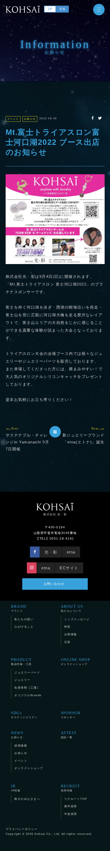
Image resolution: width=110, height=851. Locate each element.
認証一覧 (69, 735)
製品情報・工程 (21, 661)
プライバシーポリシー (22, 829)
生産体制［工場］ (27, 687)
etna (71, 552)
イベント (20, 760)
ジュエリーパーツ (27, 672)
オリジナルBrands (28, 695)
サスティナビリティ (24, 715)
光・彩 (51, 552)
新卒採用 (70, 806)
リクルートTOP (75, 798)
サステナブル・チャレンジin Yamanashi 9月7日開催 (27, 439)
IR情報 (15, 788)
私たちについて (72, 608)
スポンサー (71, 715)
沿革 (67, 641)
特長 (67, 626)
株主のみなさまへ (27, 798)
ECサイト (69, 568)
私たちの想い (24, 619)
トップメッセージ (77, 619)
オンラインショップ (75, 661)
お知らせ (17, 735)
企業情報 (70, 634)
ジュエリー (22, 679)
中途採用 (70, 813)
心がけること (24, 626)
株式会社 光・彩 (55, 514)
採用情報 (20, 745)
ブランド (19, 608)
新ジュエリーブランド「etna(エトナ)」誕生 (83, 435)
